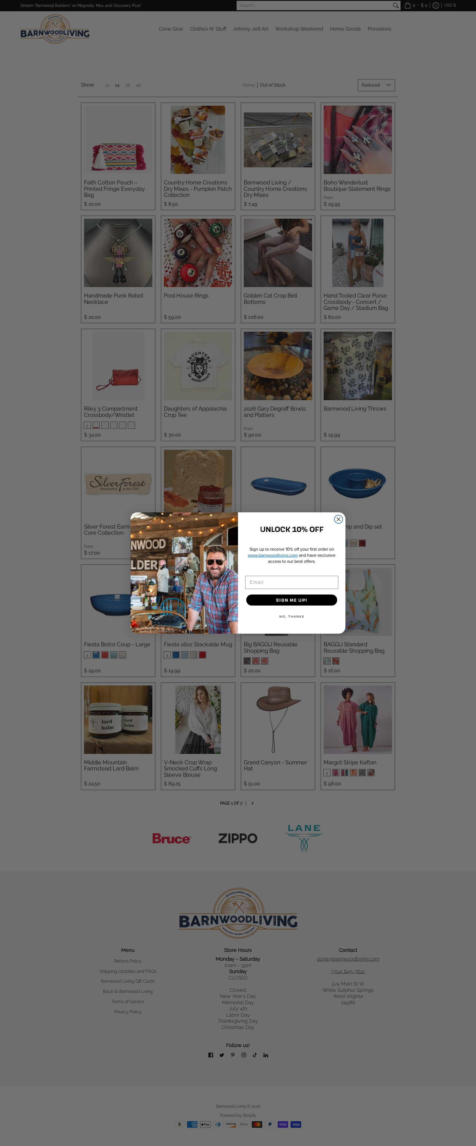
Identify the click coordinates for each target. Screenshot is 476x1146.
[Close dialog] (338, 519)
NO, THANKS (291, 616)
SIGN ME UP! (291, 600)
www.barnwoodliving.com (273, 555)
